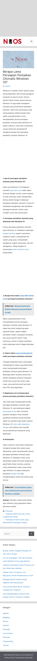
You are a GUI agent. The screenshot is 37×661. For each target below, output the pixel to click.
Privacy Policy (9, 658)
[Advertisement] (18, 18)
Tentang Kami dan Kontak (24, 658)
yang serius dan (16, 190)
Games (5, 621)
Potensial (8, 511)
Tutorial (6, 645)
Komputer (6, 629)
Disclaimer (28, 655)
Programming (8, 641)
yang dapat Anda (9, 411)
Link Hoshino (8, 633)
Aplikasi (6, 613)
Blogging (6, 617)
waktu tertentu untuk (21, 249)
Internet (6, 625)
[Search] (31, 534)
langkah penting (9, 233)
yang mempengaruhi (24, 353)
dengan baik (15, 474)
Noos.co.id (19, 655)
